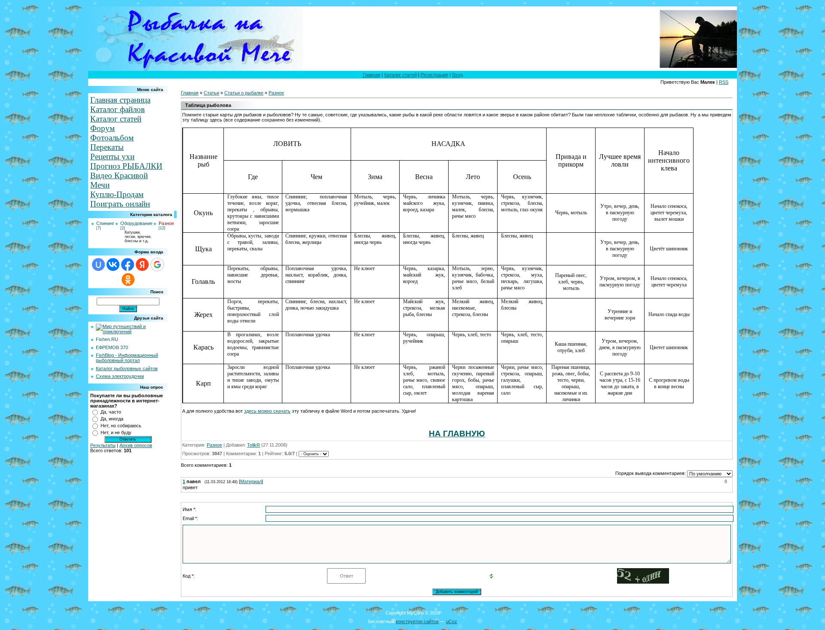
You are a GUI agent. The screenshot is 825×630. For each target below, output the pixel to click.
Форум (102, 128)
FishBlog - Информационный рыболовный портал (127, 358)
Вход (457, 74)
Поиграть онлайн (120, 203)
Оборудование (136, 223)
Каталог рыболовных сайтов (127, 368)
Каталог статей (400, 74)
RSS (723, 82)
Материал (251, 481)
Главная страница (120, 99)
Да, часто (111, 411)
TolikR (253, 444)
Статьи (211, 92)
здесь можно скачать (267, 411)
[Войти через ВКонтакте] (113, 264)
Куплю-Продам (117, 194)
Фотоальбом (112, 137)
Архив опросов (135, 445)
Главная (371, 74)
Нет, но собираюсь (121, 425)
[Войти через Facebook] (127, 264)
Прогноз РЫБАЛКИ (126, 165)
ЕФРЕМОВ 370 (112, 347)
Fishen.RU (107, 339)
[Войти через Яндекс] (142, 264)
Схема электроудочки (120, 376)
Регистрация (434, 74)
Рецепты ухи (112, 156)
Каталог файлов (117, 109)
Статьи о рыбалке (243, 92)
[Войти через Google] (157, 264)
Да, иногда (112, 418)
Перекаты (107, 147)
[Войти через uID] (98, 264)
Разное (166, 223)
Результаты (103, 445)
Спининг (105, 223)
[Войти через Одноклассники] (128, 279)
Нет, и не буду (116, 432)
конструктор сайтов (417, 621)
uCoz (451, 621)
